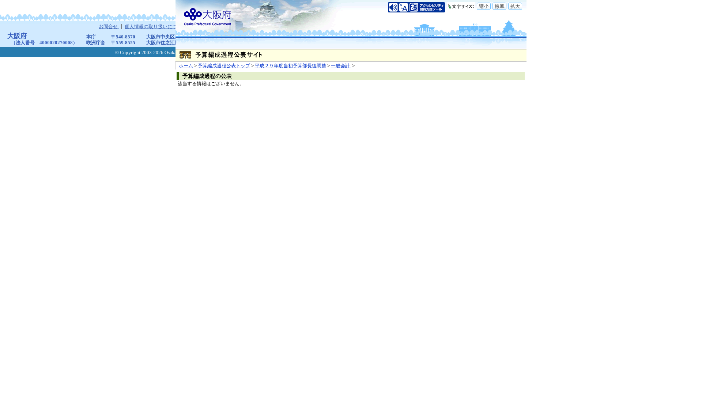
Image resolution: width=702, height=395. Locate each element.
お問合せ (109, 26)
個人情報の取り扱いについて (156, 26)
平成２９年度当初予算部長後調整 (290, 65)
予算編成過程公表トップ (224, 65)
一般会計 (341, 65)
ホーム (186, 65)
